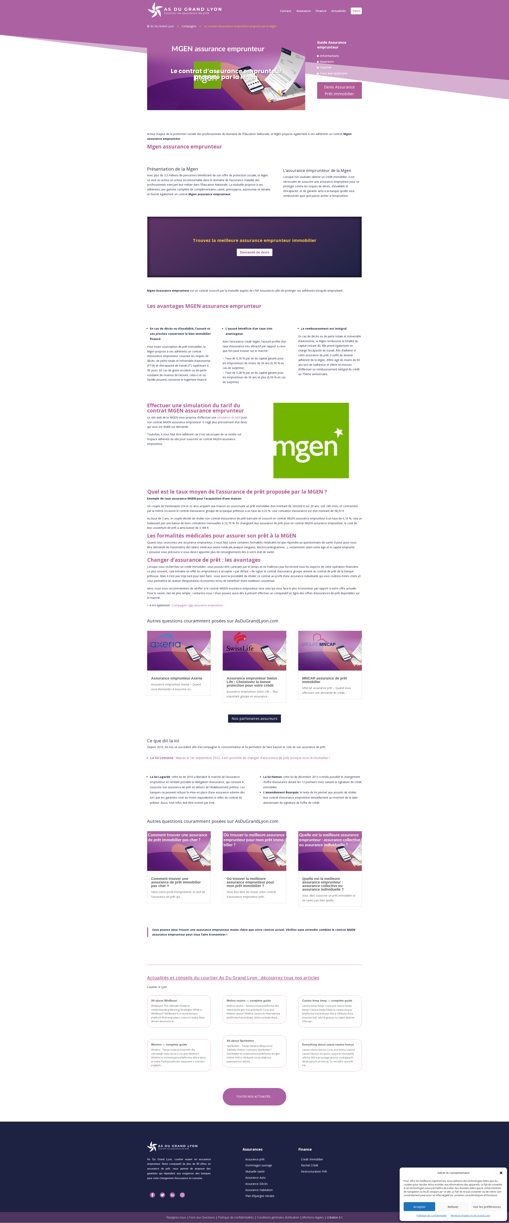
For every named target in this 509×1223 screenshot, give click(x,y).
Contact (285, 11)
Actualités (338, 11)
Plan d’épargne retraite (259, 1196)
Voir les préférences (487, 1207)
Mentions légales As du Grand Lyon (470, 1215)
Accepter (419, 1207)
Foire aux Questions (202, 1217)
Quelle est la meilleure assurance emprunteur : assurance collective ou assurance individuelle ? (323, 884)
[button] (501, 1173)
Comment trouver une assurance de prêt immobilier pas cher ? (176, 882)
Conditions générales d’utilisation (278, 1217)
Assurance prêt (255, 1159)
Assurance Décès (256, 1184)
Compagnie (189, 26)
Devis (356, 11)
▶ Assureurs (325, 61)
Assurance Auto (255, 1177)
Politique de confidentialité (432, 1215)
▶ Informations (328, 56)
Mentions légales (313, 1217)
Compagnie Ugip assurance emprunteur (197, 605)
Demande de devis (254, 252)
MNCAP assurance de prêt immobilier (324, 680)
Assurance (303, 11)
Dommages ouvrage (258, 1165)
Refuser (453, 1207)
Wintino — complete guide (169, 1044)
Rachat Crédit (309, 1165)
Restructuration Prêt (314, 1171)
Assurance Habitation (259, 1190)
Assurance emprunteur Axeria (176, 678)
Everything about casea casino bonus (328, 1044)
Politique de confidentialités (236, 1217)
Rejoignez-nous (176, 1217)
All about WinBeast (164, 1000)
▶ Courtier (324, 67)
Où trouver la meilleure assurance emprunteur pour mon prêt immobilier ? (250, 882)
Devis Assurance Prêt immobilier (339, 90)
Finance (321, 11)
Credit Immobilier (312, 1159)
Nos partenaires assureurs (254, 718)
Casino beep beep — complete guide (327, 1000)
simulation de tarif (228, 417)
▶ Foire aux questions (332, 73)
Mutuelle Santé (255, 1171)
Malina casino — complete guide (249, 1000)
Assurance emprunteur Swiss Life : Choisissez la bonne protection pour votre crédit (252, 681)
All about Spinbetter (240, 1040)
